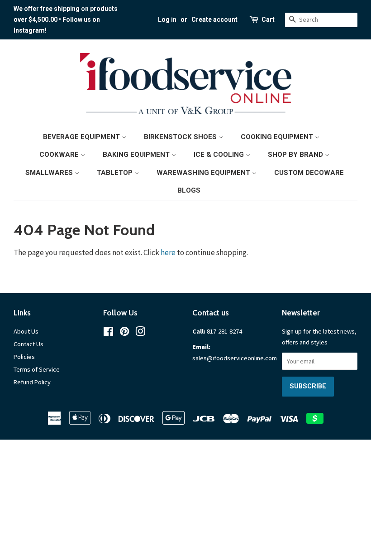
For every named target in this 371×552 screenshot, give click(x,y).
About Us (26, 331)
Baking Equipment (137, 154)
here (168, 252)
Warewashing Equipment (204, 173)
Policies (24, 357)
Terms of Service (37, 369)
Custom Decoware (309, 173)
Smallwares (50, 173)
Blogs (188, 190)
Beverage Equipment (82, 137)
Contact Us (28, 344)
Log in (167, 19)
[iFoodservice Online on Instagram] (140, 333)
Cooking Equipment (278, 137)
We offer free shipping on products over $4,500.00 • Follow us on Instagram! (66, 19)
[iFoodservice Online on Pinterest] (124, 333)
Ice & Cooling (220, 154)
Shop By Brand (296, 154)
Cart (268, 19)
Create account (214, 19)
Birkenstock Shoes (181, 137)
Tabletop (115, 173)
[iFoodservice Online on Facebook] (108, 333)
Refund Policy (32, 382)
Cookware (60, 154)
